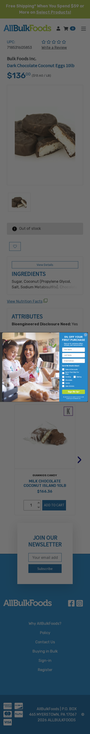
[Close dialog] (85, 334)
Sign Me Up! (73, 392)
